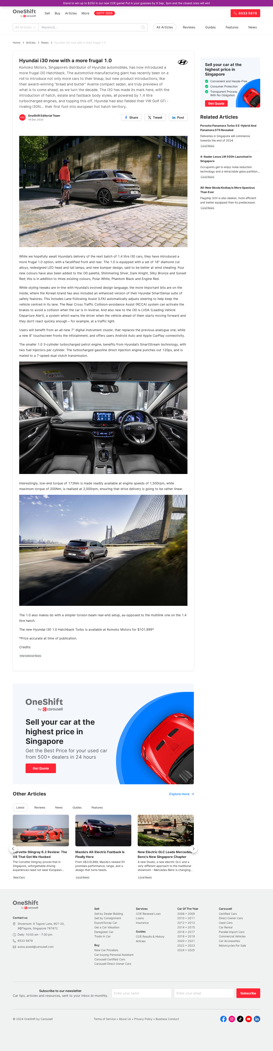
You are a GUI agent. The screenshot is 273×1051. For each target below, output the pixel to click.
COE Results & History (150, 936)
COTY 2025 (105, 13)
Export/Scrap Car (105, 922)
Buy (57, 13)
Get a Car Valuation (106, 927)
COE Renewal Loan (148, 913)
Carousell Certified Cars (109, 959)
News (252, 27)
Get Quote (41, 768)
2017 (191, 932)
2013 (191, 922)
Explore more (179, 794)
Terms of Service (105, 1019)
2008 (180, 913)
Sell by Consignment (107, 918)
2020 (180, 941)
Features (232, 27)
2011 (191, 918)
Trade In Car (102, 936)
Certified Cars (228, 913)
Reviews (189, 27)
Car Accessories (229, 941)
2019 (191, 936)
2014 (180, 927)
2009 (191, 913)
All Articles (23, 27)
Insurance (142, 922)
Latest (20, 807)
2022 (180, 945)
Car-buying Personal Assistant (114, 954)
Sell (47, 13)
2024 (180, 950)
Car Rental (225, 927)
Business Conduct (167, 1019)
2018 (180, 936)
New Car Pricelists (106, 950)
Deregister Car (103, 932)
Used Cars (225, 922)
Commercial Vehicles (232, 936)
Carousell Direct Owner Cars (112, 963)
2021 (191, 941)
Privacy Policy (143, 1019)
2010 (180, 918)
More (85, 13)
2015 (191, 927)
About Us (125, 1019)
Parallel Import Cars (231, 932)
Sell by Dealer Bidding (108, 913)
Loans (140, 918)
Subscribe (248, 993)
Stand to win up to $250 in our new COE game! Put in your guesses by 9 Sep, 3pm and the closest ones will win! (136, 3)
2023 (191, 945)
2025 (191, 950)
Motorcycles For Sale (232, 945)
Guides (210, 27)
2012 (180, 922)
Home (16, 42)
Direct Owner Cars (231, 918)
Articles (71, 13)
